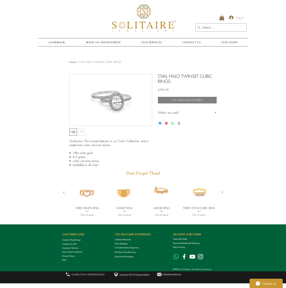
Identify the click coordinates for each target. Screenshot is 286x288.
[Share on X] (179, 123)
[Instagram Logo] (200, 256)
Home (72, 62)
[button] (221, 17)
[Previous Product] (64, 192)
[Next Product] (222, 192)
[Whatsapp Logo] (176, 256)
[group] (143, 202)
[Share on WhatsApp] (173, 123)
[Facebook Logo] (184, 256)
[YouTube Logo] (192, 256)
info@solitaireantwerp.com (172, 274)
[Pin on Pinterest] (166, 123)
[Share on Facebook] (160, 123)
